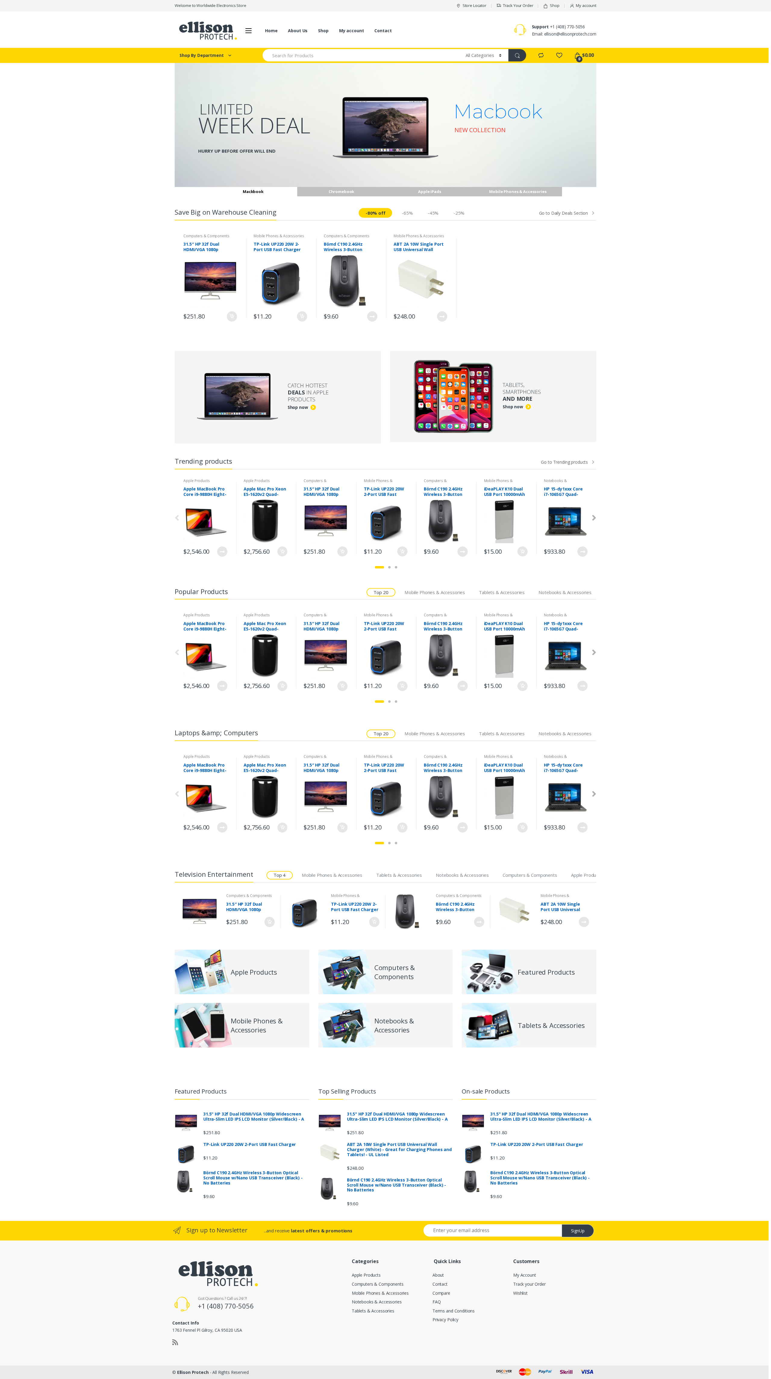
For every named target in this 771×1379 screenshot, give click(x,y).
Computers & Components (206, 235)
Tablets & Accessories (502, 592)
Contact (383, 30)
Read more (372, 316)
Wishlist (520, 1293)
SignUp (578, 1231)
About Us (297, 30)
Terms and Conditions (453, 1311)
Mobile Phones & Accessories (279, 235)
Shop (554, 5)
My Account (524, 1275)
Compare (441, 1293)
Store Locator (474, 5)
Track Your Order (518, 5)
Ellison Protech (193, 1372)
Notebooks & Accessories (555, 482)
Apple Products (196, 480)
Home (271, 30)
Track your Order (529, 1284)
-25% (459, 213)
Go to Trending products (564, 462)
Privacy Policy (445, 1319)
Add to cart (231, 316)
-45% (433, 213)
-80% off (376, 213)
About (438, 1275)
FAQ (436, 1302)
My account (586, 5)
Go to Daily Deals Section (563, 213)
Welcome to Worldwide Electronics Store (210, 5)
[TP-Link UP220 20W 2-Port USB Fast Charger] (307, 911)
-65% (407, 213)
